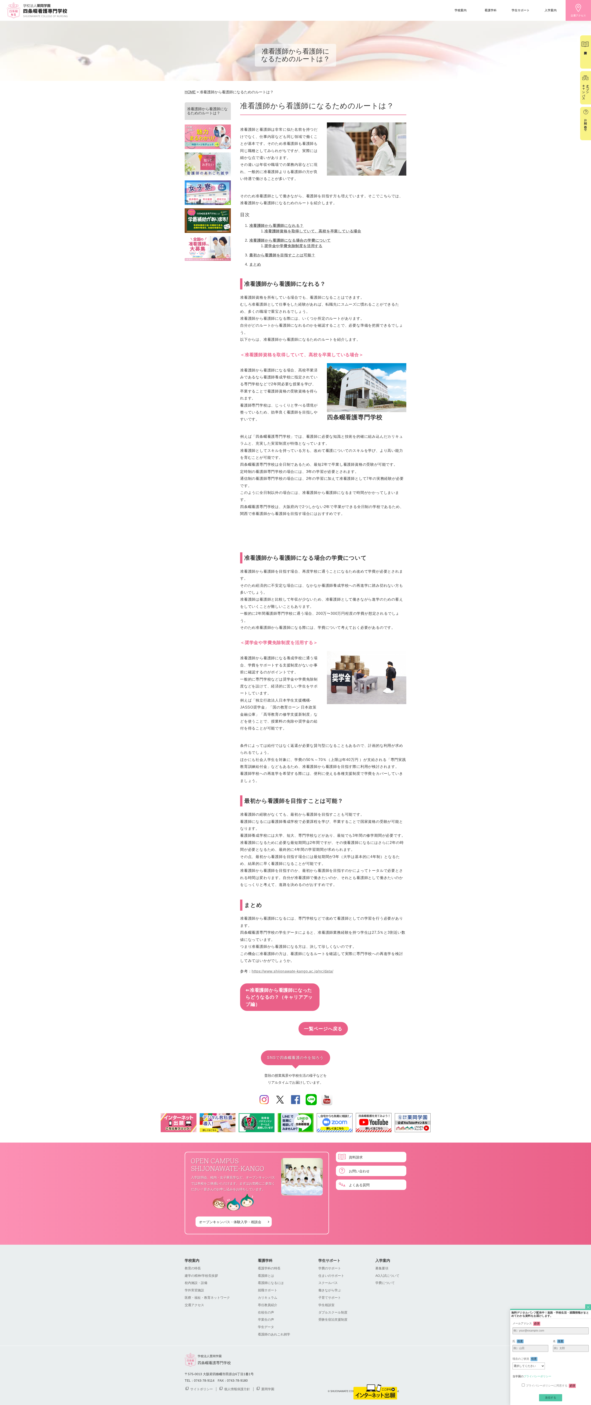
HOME (190, 92)
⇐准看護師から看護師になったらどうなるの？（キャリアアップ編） (279, 997)
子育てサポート (329, 1297)
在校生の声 (266, 1312)
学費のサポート (329, 1268)
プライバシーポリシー (537, 1376)
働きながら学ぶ (329, 1290)
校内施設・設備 (196, 1283)
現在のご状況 (525, 1358)
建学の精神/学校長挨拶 (201, 1275)
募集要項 (381, 1268)
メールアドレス (526, 1323)
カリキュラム (267, 1297)
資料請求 (356, 1157)
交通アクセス (578, 15)
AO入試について (387, 1275)
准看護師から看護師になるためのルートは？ (207, 111)
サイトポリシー (201, 1388)
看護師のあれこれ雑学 (274, 1334)
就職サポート (267, 1290)
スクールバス (328, 1283)
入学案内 (551, 10)
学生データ (266, 1327)
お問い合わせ (359, 1171)
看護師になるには (271, 1283)
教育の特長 (193, 1268)
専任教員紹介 (267, 1305)
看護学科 (491, 10)
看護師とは (266, 1275)
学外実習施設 (194, 1290)
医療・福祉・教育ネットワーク (207, 1297)
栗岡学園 (267, 1388)
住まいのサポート (331, 1275)
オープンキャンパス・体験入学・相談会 (230, 1221)
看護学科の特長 (269, 1268)
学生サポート (521, 10)
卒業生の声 (266, 1319)
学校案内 (461, 10)
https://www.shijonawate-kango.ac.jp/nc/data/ (292, 971)
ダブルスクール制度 (332, 1312)
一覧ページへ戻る (323, 1028)
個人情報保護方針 (237, 1388)
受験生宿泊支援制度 (332, 1319)
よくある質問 (359, 1184)
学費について (385, 1283)
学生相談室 (326, 1305)
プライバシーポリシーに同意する (550, 1385)
